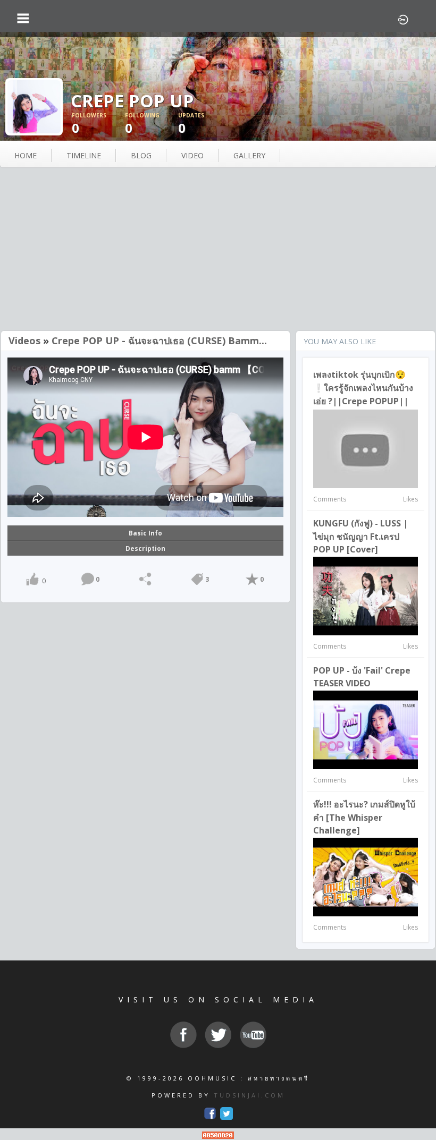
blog (141, 155)
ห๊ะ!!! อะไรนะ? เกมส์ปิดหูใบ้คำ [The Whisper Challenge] (364, 817)
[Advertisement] (218, 250)
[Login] (403, 18)
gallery (249, 155)
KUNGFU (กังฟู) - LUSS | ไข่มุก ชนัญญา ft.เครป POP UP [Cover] (360, 536)
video (192, 155)
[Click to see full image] (34, 105)
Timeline (83, 155)
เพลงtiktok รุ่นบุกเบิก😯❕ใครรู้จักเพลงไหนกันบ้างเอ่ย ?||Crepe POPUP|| (363, 388)
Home (25, 155)
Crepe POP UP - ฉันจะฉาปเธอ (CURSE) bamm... (159, 340)
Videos (24, 340)
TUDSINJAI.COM (249, 1095)
